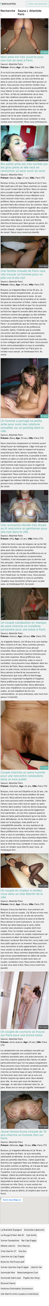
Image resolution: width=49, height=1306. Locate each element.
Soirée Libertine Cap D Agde (14, 1267)
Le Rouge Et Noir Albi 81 (12, 1235)
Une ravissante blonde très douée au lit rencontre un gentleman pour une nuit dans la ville (24, 528)
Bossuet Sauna (8, 1283)
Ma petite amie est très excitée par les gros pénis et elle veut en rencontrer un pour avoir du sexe (24, 167)
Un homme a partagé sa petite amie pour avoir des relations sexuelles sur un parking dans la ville (22, 426)
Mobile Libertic (8, 1246)
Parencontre (8, 3)
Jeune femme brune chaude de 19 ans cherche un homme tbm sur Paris (23, 1135)
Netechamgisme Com (27, 1272)
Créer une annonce (37, 3)
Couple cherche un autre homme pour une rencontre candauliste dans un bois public (23, 776)
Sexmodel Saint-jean (11, 1278)
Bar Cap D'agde (29, 1240)
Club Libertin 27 (8, 1251)
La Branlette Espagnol (11, 1230)
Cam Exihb (31, 1235)
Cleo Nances (24, 1246)
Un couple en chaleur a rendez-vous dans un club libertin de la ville (22, 894)
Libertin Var (36, 1267)
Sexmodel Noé (8, 1272)
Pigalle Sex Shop (31, 1278)
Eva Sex (22, 1251)
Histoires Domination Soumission (17, 1288)
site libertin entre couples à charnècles (20, 1294)
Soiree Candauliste (10, 1240)
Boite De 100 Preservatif (12, 1262)
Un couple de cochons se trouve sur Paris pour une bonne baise (23, 1033)
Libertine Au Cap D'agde (12, 1256)
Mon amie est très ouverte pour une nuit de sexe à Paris (22, 58)
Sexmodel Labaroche (34, 1230)
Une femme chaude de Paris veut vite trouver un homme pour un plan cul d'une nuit (23, 274)
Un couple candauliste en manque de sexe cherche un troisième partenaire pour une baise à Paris (23, 626)
